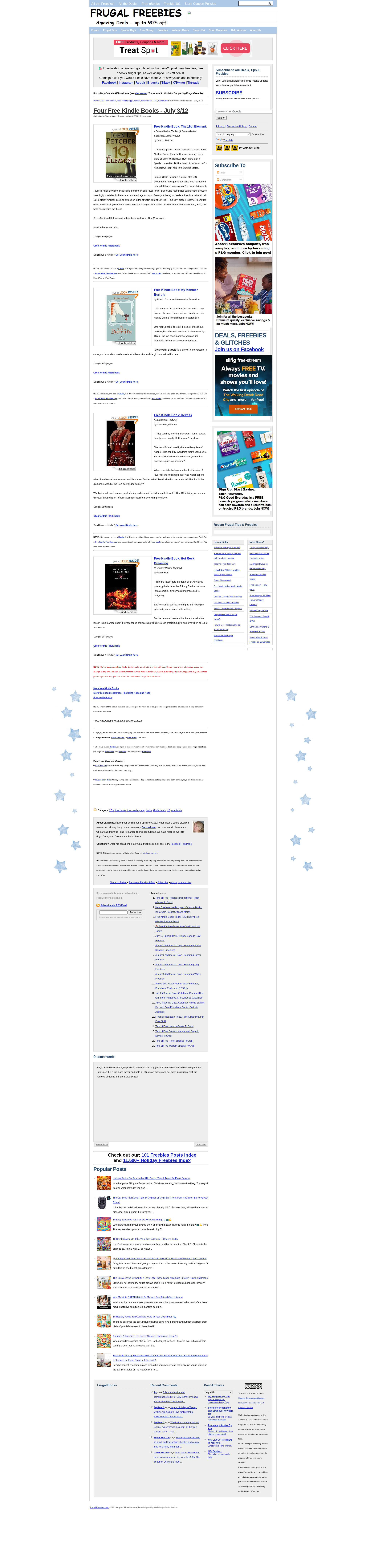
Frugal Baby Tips (103, 780)
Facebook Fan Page (181, 844)
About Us (255, 30)
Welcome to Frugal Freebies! (227, 547)
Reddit (140, 82)
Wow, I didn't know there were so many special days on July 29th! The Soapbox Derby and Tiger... (177, 1457)
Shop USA (199, 30)
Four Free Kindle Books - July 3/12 (140, 110)
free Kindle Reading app (106, 273)
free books (111, 101)
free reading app (124, 101)
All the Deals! (128, 4)
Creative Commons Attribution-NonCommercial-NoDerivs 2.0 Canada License (251, 1403)
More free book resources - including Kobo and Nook (121, 693)
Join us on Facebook (239, 349)
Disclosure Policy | (237, 126)
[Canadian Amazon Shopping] (227, 149)
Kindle (121, 268)
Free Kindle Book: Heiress (173, 415)
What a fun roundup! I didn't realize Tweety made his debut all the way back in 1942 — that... (176, 1427)
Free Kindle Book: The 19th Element (180, 126)
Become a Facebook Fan (142, 882)
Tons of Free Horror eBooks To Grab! (174, 1041)
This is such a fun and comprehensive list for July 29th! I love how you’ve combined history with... (176, 1397)
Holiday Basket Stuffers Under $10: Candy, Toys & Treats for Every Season (151, 1178)
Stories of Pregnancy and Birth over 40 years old (221, 1410)
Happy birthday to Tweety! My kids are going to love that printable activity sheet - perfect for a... (175, 1412)
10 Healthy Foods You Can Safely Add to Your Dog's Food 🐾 (144, 1316)
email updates (117, 737)
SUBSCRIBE (229, 92)
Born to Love (101, 766)
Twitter (113, 747)
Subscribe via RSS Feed (113, 905)
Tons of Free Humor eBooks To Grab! (174, 1026)
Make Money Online (259, 610)
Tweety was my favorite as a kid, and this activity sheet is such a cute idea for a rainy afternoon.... (177, 1442)
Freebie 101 (172, 4)
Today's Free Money (259, 547)
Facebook (109, 82)
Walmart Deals (180, 30)
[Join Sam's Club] (243, 326)
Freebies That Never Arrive (226, 602)
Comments (225, 180)
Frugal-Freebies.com (99, 1507)
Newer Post (102, 1144)
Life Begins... (215, 1451)
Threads (193, 82)
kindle (137, 101)
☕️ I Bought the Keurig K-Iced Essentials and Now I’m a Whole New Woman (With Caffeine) (160, 1258)
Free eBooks (151, 4)
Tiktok (165, 82)
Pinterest (146, 752)
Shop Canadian (218, 30)
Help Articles (238, 30)
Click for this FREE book (106, 245)
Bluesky (153, 82)
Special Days (128, 30)
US (155, 101)
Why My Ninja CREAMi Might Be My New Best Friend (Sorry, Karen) (148, 1297)
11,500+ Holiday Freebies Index (157, 1160)
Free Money (147, 30)
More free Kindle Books (106, 688)
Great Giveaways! (222, 580)
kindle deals (146, 101)
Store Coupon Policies (200, 4)
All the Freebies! (103, 4)
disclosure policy (150, 853)
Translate (228, 140)
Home (96, 101)
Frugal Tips (110, 30)
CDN (102, 101)
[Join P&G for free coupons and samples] (243, 255)
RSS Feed (131, 737)
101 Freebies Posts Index (169, 1155)
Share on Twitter (118, 882)
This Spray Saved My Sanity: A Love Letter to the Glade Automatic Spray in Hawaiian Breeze (160, 1278)
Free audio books (102, 697)
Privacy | (221, 126)
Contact (253, 126)
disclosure (141, 93)
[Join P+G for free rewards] (246, 510)
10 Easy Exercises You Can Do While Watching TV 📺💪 (142, 1219)
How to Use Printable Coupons (228, 608)
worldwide (163, 101)
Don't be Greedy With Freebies (228, 597)
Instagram (126, 82)
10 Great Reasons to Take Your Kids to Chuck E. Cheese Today (145, 1239)
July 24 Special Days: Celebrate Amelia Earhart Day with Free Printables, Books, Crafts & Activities (179, 1007)
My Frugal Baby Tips (219, 1396)
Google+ (122, 752)
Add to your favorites (180, 882)
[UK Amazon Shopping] (234, 149)
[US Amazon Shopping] (219, 149)
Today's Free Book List (224, 564)
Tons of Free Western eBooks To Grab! (175, 1045)
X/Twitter (179, 82)
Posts (222, 172)
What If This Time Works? (220, 1446)
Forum (95, 30)
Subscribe (162, 882)
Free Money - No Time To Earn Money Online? (260, 600)
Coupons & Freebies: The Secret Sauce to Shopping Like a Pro (145, 1336)
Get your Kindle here (127, 255)
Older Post (201, 1144)
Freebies (163, 30)
